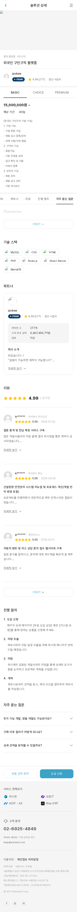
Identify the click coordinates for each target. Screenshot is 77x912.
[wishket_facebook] (6, 903)
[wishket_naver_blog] (24, 903)
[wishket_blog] (15, 903)
